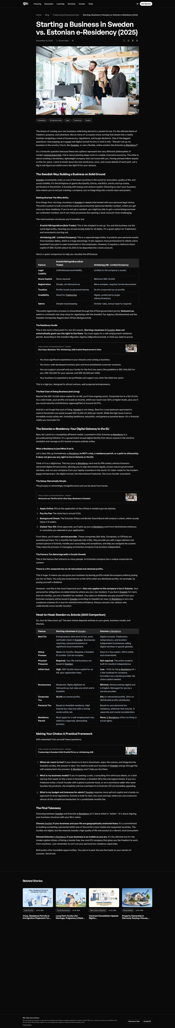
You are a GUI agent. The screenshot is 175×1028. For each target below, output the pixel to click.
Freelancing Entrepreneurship (66, 15)
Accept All (147, 1021)
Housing (37, 4)
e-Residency (130, 145)
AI (137, 4)
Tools (90, 4)
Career (82, 4)
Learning (60, 4)
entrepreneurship (52, 155)
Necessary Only (134, 1021)
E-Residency (116, 599)
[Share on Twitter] (133, 40)
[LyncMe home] (26, 3)
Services (71, 4)
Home (38, 15)
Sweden (75, 145)
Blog (47, 15)
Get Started (146, 4)
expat (68, 141)
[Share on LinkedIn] (137, 40)
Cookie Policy (27, 1025)
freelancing (71, 295)
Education (49, 4)
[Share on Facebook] (128, 40)
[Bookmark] (124, 40)
